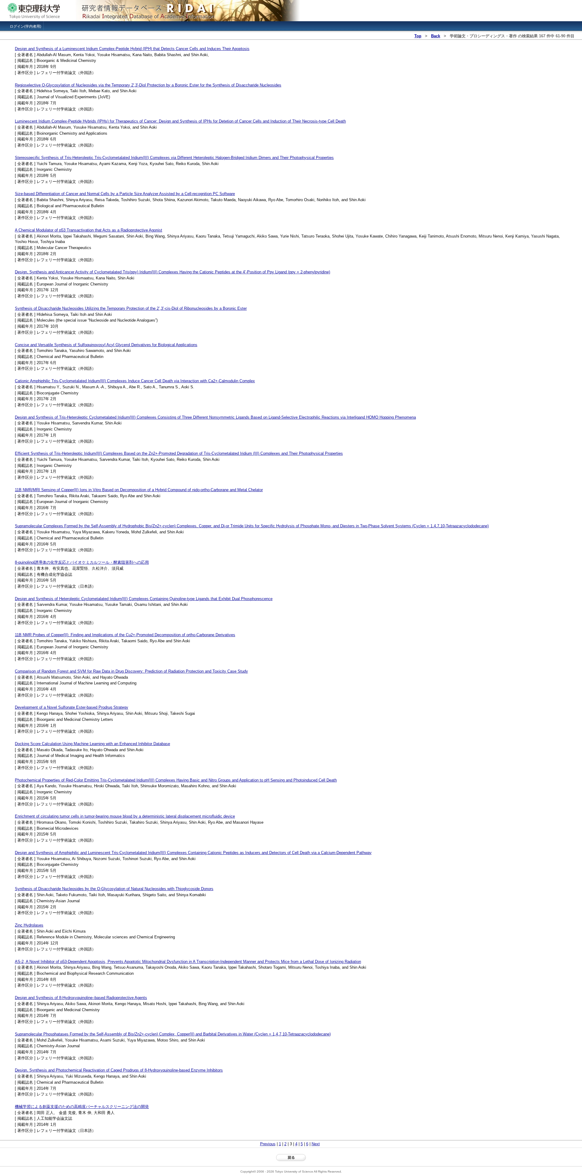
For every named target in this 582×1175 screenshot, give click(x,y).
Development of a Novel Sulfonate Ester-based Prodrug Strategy (71, 707)
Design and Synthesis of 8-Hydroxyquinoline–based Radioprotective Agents (81, 997)
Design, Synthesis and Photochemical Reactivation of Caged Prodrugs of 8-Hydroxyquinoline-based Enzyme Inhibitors (119, 1070)
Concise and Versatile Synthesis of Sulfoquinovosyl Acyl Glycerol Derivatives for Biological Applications (106, 345)
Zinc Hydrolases (29, 925)
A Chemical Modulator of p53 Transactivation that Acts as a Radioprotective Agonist (88, 230)
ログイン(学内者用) (25, 26)
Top (417, 36)
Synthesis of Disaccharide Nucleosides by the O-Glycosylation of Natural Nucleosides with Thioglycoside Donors (114, 888)
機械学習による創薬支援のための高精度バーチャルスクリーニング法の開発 (82, 1106)
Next (316, 1144)
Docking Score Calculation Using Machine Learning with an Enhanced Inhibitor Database (92, 743)
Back (435, 36)
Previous (268, 1144)
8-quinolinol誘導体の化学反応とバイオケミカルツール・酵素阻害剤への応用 (82, 562)
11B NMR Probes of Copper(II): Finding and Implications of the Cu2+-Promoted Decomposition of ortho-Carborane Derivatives (125, 635)
